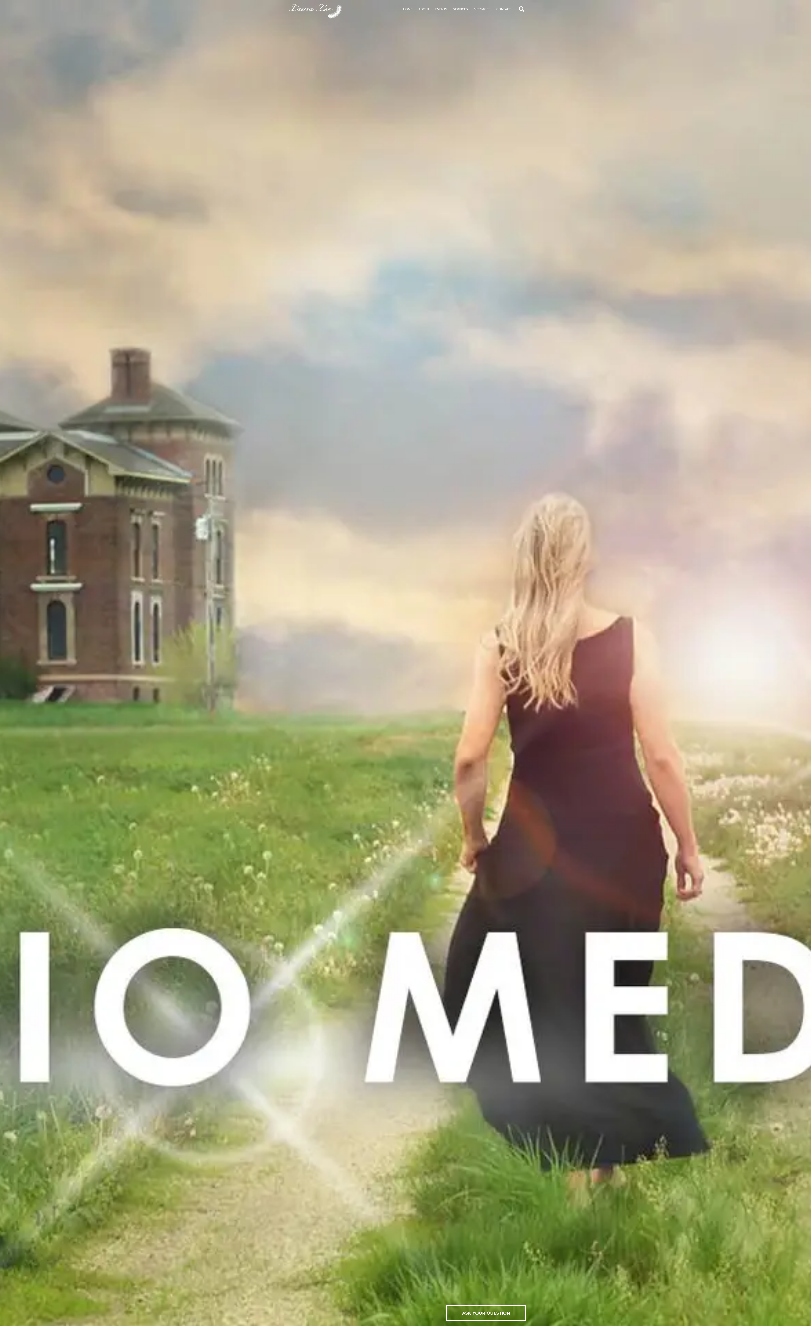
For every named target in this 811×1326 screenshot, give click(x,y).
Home (407, 9)
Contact (503, 9)
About (423, 9)
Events (441, 9)
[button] (521, 8)
